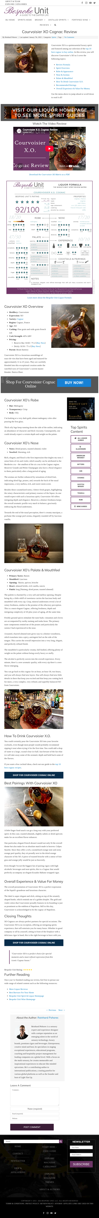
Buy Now (41, 343)
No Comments (69, 37)
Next (60, 1010)
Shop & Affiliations (18, 1170)
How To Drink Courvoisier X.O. (69, 82)
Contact (18, 1153)
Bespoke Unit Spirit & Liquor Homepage (26, 996)
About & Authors (49, 1189)
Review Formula (63, 65)
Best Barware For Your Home (21, 992)
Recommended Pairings (66, 85)
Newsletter (18, 1161)
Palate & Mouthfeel (64, 78)
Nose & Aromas (63, 75)
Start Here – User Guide (49, 1149)
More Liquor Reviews (18, 989)
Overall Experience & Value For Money (73, 88)
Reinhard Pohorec (48, 1017)
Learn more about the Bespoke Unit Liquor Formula (49, 298)
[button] (55, 24)
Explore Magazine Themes (49, 1178)
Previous (52, 1010)
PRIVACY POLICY (32, 1204)
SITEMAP (58, 1204)
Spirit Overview (63, 68)
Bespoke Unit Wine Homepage (22, 999)
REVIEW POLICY (46, 1204)
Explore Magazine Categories (49, 1162)
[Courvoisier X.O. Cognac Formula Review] (49, 180)
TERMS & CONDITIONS (15, 1204)
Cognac (20, 319)
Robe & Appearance (64, 71)
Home (18, 1146)
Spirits (54, 37)
